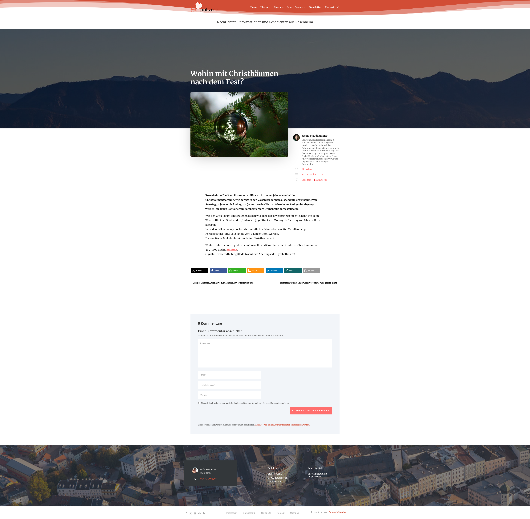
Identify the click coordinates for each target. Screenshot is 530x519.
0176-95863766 (208, 478)
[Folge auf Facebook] (186, 513)
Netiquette (266, 513)
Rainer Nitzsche (337, 512)
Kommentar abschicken (311, 410)
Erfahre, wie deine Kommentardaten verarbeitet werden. (282, 425)
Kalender (279, 7)
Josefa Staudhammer (314, 135)
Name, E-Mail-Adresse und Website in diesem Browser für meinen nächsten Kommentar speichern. (246, 403)
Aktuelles (307, 169)
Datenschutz (249, 513)
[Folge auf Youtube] (199, 513)
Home (253, 7)
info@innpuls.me (317, 473)
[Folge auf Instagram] (195, 513)
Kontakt (329, 7)
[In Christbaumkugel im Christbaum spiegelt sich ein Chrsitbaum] (239, 156)
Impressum (314, 476)
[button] (199, 270)
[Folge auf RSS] (204, 513)
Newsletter (315, 7)
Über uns (265, 7)
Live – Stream (295, 7)
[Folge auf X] (190, 513)
